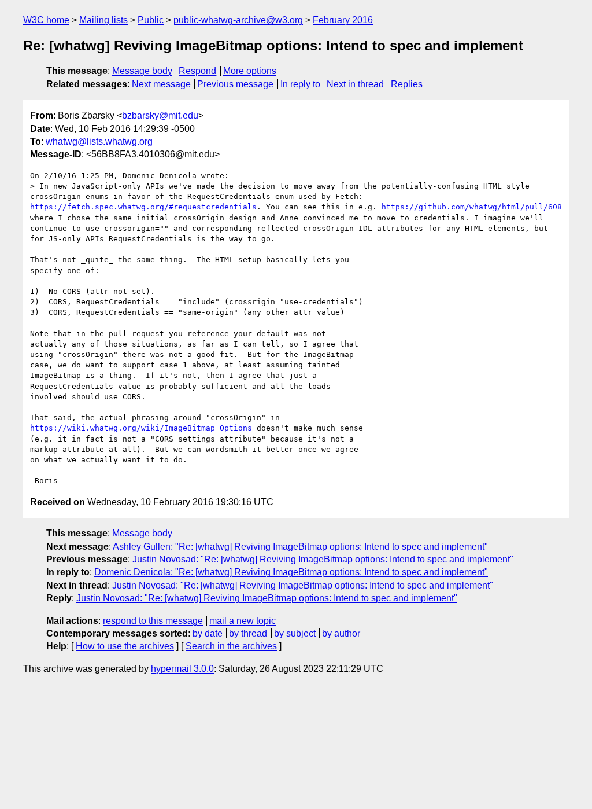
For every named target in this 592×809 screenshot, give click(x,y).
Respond (197, 71)
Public (151, 20)
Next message (161, 84)
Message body (142, 71)
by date (208, 633)
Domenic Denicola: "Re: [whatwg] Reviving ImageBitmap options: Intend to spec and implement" (291, 572)
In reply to (300, 84)
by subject (295, 633)
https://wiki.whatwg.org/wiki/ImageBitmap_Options (141, 428)
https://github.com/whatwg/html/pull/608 (472, 207)
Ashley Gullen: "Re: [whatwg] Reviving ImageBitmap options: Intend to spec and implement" (300, 546)
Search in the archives (231, 646)
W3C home (46, 20)
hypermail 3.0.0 (182, 669)
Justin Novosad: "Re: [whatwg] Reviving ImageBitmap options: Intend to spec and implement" (322, 559)
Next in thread (355, 84)
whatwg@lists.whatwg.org (99, 141)
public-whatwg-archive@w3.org (238, 20)
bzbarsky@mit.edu (160, 115)
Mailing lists (103, 20)
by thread (248, 633)
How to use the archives (125, 646)
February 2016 (343, 20)
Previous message (235, 84)
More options (249, 71)
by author (341, 633)
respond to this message (153, 621)
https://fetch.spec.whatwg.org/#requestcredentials (143, 207)
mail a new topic (242, 621)
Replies (407, 84)
